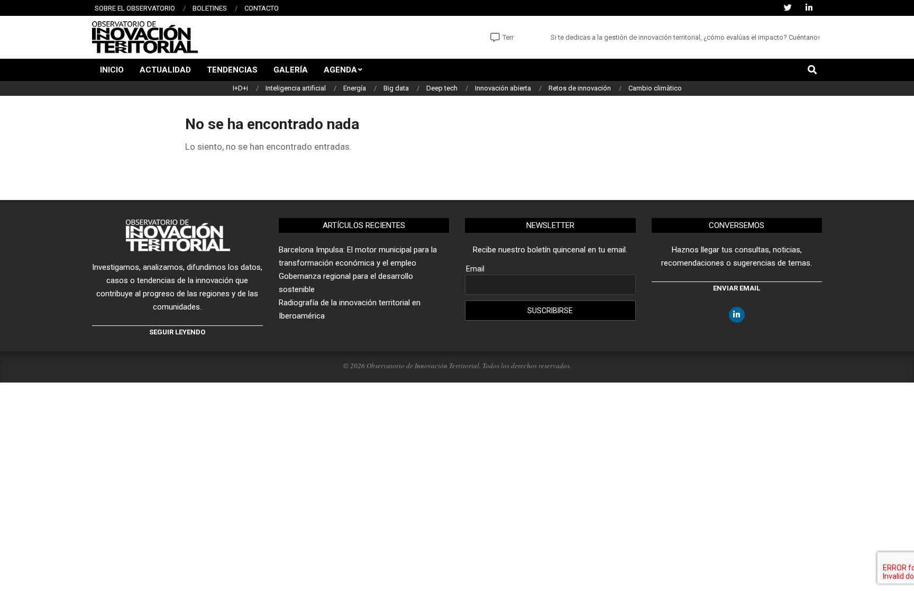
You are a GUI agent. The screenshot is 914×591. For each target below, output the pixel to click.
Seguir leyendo (177, 332)
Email (475, 269)
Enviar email (736, 288)
